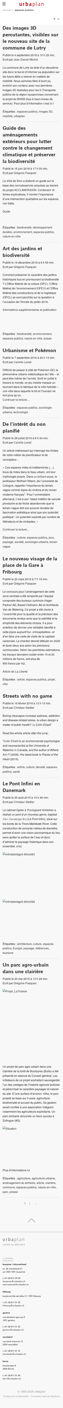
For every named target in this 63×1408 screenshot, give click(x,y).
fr (54, 19)
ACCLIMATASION (25, 190)
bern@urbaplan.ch (12, 1379)
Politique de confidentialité (16, 1396)
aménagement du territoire (19, 1183)
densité (40, 767)
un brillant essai (43, 476)
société (19, 542)
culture (21, 537)
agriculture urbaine (43, 1178)
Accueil (7, 10)
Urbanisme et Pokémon (29, 350)
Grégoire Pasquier (25, 173)
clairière (50, 1183)
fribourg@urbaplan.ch (13, 1306)
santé (16, 772)
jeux (51, 537)
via (19, 846)
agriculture (23, 1178)
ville (5, 684)
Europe (17, 948)
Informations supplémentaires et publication (30, 310)
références (42, 948)
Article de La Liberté (15, 671)
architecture (24, 944)
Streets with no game (27, 696)
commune (9, 1187)
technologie (20, 412)
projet (51, 679)
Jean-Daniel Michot (26, 59)
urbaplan (19, 116)
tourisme (8, 953)
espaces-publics (27, 111)
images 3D (45, 111)
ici (51, 103)
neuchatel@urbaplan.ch (14, 1354)
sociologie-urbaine (36, 542)
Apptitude (55, 1396)
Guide (6, 211)
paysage (8, 542)
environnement (22, 232)
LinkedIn (8, 1258)
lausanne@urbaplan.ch (14, 1282)
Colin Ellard (11, 741)
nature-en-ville (11, 236)
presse (13, 1192)
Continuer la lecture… (16, 400)
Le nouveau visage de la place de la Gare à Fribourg (30, 566)
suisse (48, 338)
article (21, 679)
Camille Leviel (22, 362)
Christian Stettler (24, 708)
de (58, 19)
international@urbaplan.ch (16, 1285)
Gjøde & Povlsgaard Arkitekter (35, 810)
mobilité (7, 116)
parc (5, 1192)
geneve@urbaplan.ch (13, 1330)
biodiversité (24, 227)
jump (45, 733)
